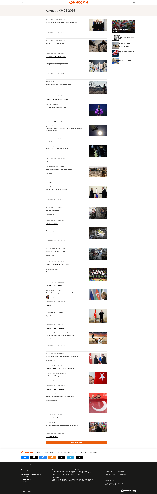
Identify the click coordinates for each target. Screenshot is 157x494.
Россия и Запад (56, 368)
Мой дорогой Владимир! (54, 376)
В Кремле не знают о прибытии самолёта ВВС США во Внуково (126, 45)
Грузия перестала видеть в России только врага (126, 52)
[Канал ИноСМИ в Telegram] (70, 457)
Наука (51, 452)
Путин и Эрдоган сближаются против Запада (62, 356)
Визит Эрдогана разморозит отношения (60, 396)
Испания (52, 290)
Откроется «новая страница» (56, 189)
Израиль (55, 166)
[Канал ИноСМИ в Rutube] (61, 457)
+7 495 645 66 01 (25, 481)
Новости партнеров (123, 19)
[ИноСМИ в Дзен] (34, 457)
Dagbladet (48, 309)
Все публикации (92, 452)
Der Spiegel (48, 373)
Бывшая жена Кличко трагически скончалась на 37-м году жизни (127, 37)
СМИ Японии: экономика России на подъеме (62, 425)
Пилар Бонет (58, 290)
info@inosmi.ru (25, 476)
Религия (55, 223)
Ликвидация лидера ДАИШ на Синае (59, 169)
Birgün (47, 186)
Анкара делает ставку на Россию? (57, 64)
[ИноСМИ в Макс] (25, 457)
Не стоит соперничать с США (56, 107)
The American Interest (51, 81)
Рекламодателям (61, 465)
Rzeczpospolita (49, 228)
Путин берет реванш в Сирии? (56, 251)
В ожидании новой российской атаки (59, 84)
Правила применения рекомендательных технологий (103, 465)
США (58, 81)
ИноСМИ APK (122, 465)
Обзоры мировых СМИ (52, 77)
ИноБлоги (83, 452)
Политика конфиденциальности (77, 465)
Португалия (55, 104)
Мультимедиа (75, 452)
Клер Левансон (59, 207)
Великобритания (61, 19)
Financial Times (49, 332)
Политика (56, 36)
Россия (53, 61)
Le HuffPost (48, 248)
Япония (56, 269)
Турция (51, 186)
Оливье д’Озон (61, 248)
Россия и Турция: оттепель (66, 36)
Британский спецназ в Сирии (56, 43)
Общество (49, 121)
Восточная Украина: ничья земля (60, 99)
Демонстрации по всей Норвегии (58, 148)
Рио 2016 (60, 121)
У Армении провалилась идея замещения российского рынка (123, 29)
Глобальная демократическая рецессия (60, 335)
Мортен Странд (61, 309)
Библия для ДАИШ (52, 210)
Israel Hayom (49, 166)
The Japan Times (50, 269)
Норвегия (54, 146)
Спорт (54, 121)
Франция (59, 126)
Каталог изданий (26, 465)
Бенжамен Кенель (60, 353)
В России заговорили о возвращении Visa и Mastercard (126, 60)
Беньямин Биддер (62, 373)
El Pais (47, 290)
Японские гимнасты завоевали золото (59, 272)
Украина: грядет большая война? (57, 231)
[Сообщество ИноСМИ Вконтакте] (43, 457)
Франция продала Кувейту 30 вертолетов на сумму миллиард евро (64, 129)
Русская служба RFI (50, 126)
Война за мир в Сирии (60, 56)
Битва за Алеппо (65, 264)
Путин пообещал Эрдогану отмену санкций (61, 22)
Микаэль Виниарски (64, 393)
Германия (54, 373)
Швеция (56, 393)
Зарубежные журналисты (40, 465)
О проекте (51, 465)
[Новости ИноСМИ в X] (79, 457)
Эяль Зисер (61, 166)
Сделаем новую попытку (55, 312)
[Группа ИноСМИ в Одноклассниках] (52, 457)
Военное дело (50, 56)
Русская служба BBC (51, 19)
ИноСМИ (48, 61)
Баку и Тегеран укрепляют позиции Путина (61, 293)
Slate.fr (47, 207)
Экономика (49, 36)
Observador (48, 104)
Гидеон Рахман (67, 332)
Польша (56, 228)
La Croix (48, 353)
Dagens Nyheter (49, 393)
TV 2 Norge (48, 146)
